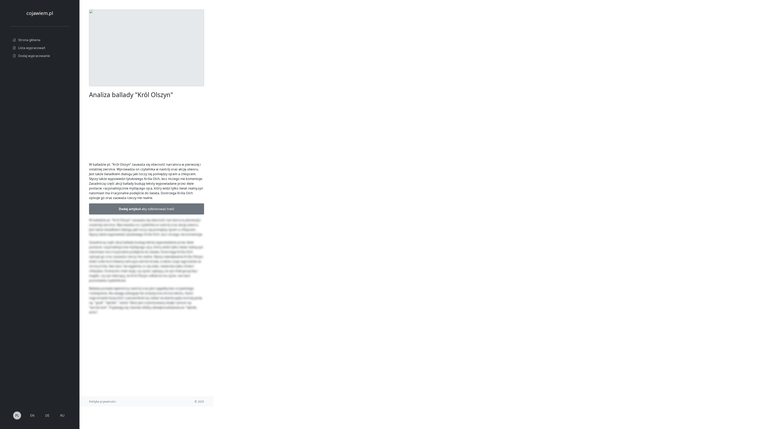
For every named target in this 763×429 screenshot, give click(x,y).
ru (62, 415)
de (47, 415)
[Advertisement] (243, 69)
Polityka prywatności (102, 401)
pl (17, 415)
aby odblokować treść (146, 209)
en (32, 415)
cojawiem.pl (39, 13)
